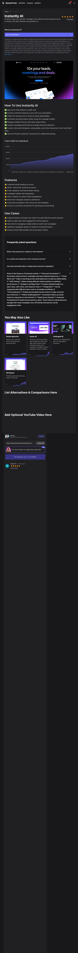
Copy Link (40, 443)
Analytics (38, 3)
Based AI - (18, 463)
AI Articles (22, 3)
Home (6, 11)
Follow (41, 436)
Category (30, 3)
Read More (8, 54)
